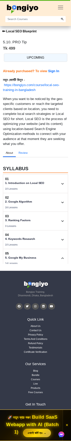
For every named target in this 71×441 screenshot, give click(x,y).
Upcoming (35, 57)
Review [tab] (23, 152)
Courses (35, 379)
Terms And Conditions (35, 339)
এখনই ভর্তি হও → (37, 433)
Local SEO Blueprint (20, 31)
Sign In (53, 71)
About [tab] (9, 152)
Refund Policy (35, 343)
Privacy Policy (35, 334)
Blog (35, 370)
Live (35, 383)
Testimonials (35, 347)
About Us (35, 326)
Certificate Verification (35, 352)
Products (35, 388)
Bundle (35, 375)
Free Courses (35, 392)
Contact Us (35, 330)
